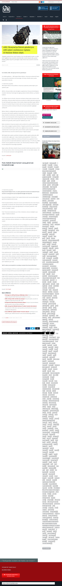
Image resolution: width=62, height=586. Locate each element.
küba (47, 383)
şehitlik (44, 462)
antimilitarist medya (47, 194)
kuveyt (44, 387)
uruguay (50, 507)
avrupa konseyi (52, 216)
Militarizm (53, 408)
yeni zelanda (52, 535)
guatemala (53, 309)
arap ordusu (45, 198)
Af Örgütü (55, 177)
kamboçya (50, 361)
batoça (49, 232)
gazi (56, 305)
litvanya (55, 393)
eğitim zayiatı (46, 284)
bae (51, 224)
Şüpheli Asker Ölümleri (48, 482)
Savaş (44, 456)
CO (43, 258)
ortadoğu (50, 428)
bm (47, 244)
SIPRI (51, 470)
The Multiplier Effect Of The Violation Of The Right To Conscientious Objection (51, 490)
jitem (44, 359)
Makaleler (32, 16)
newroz (44, 422)
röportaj (51, 452)
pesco (48, 438)
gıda (54, 307)
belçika (44, 236)
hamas (50, 319)
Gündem (19, 16)
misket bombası (53, 410)
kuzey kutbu (51, 387)
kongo (51, 377)
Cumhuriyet (8, 155)
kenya (49, 369)
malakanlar (53, 396)
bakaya (50, 228)
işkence (50, 347)
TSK (48, 494)
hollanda (45, 327)
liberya (44, 393)
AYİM (44, 222)
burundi (48, 250)
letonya (48, 391)
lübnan (44, 394)
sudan (53, 480)
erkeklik (55, 286)
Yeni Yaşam (8, 289)
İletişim (51, 16)
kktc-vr (54, 375)
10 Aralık (50, 167)
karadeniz (53, 367)
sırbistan (45, 476)
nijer (50, 422)
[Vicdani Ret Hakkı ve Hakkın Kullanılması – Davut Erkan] (50, 109)
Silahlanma (8, 322)
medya (44, 400)
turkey (44, 495)
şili (43, 470)
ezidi (54, 295)
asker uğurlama (46, 204)
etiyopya (55, 290)
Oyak (56, 430)
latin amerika (55, 389)
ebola (54, 282)
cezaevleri (51, 254)
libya (49, 393)
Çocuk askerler (46, 260)
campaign (45, 252)
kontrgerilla (45, 379)
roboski (44, 450)
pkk (51, 440)
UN (53, 505)
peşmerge (54, 438)
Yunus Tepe (14, 1)
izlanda (55, 351)
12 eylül (55, 167)
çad (54, 250)
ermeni (44, 288)
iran (54, 345)
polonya (54, 442)
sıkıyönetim (51, 474)
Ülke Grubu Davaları (47, 503)
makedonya (45, 396)
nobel (44, 424)
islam (56, 347)
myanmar (50, 416)
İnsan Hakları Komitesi (48, 341)
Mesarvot (45, 404)
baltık (55, 228)
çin (43, 256)
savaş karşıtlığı (46, 458)
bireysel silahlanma (52, 240)
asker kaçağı (52, 202)
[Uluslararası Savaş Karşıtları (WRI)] (42, 10)
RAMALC (44, 446)
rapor (50, 446)
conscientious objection (51, 262)
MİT (43, 412)
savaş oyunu (55, 458)
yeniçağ (44, 537)
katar (44, 369)
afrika (52, 179)
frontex (44, 303)
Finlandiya (45, 301)
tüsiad (52, 497)
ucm (44, 499)
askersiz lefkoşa (46, 212)
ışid (54, 355)
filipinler (44, 299)
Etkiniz (44, 292)
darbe (44, 272)
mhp (53, 406)
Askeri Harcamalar (47, 208)
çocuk (54, 258)
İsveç (55, 349)
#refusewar (52, 163)
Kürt (44, 385)
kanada (44, 365)
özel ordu (45, 434)
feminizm (54, 297)
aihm (52, 181)
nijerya (54, 422)
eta (49, 290)
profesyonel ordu (47, 444)
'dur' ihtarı (45, 163)
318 (54, 173)
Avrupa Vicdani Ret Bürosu (49, 218)
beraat (49, 236)
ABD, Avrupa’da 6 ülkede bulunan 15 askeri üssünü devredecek (21, 306)
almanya (45, 187)
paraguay (55, 436)
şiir (51, 464)
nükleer (55, 424)
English (56, 16)
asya (57, 214)
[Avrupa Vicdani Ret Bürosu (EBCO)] (54, 10)
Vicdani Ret (11, 16)
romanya (45, 452)
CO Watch (48, 258)
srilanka (48, 480)
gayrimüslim (45, 305)
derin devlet (51, 272)
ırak (43, 355)
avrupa (44, 216)
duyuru (51, 280)
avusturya (52, 220)
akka (44, 185)
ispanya (44, 349)
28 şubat (49, 173)
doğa (47, 274)
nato (50, 418)
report (51, 448)
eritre (50, 286)
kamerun (45, 363)
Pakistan (51, 434)
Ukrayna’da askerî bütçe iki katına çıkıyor (15, 302)
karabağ (50, 365)
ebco (49, 282)
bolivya (53, 244)
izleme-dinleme (51, 353)
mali (44, 398)
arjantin (52, 198)
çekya (55, 252)
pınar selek (45, 440)
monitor (44, 414)
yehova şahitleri (51, 533)
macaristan (50, 394)
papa (49, 436)
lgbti (53, 391)
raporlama (45, 448)
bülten (50, 248)
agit (48, 181)
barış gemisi (51, 230)
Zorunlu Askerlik (46, 543)
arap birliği (54, 196)
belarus (51, 234)
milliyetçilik (45, 410)
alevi (48, 185)
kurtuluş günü (51, 385)
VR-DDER (49, 531)
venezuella (45, 511)
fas (43, 297)
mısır (48, 412)
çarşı (51, 252)
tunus (54, 494)
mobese (54, 412)
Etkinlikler (39, 16)
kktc (50, 375)
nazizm (56, 418)
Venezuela (50, 509)
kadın (48, 359)
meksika (44, 402)
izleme (44, 353)
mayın (48, 398)
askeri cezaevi (53, 206)
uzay (56, 507)
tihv (56, 492)
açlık (53, 175)
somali (50, 476)
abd (3, 322)
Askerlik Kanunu (51, 210)
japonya (51, 357)
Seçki (46, 16)
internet (49, 345)
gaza (52, 305)
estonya (44, 290)
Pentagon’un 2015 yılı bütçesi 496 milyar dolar (16, 295)
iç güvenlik (55, 329)
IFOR (48, 331)
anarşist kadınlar (46, 190)
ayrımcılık (54, 222)
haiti (49, 317)
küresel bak (54, 383)
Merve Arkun (52, 402)
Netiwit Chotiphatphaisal (48, 420)
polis (48, 442)
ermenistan (51, 288)
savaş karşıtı (52, 456)
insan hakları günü (53, 339)
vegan (44, 509)
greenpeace (45, 309)
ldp (43, 391)
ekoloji (52, 284)
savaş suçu (45, 460)
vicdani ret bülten (52, 515)
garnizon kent (51, 303)
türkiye (49, 495)
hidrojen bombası (53, 321)
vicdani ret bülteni (47, 517)
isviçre (44, 351)
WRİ (54, 531)
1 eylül (49, 165)
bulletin (44, 248)
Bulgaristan (54, 246)
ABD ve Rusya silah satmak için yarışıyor (15, 298)
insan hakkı (52, 337)
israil (50, 349)
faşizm (48, 297)
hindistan (45, 323)
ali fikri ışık (54, 185)
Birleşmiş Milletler (47, 242)
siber (54, 462)
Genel (4, 16)
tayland (54, 486)
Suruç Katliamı (52, 484)
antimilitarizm (46, 196)
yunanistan (51, 541)
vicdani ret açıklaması (47, 513)
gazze (44, 307)
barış (44, 230)
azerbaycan (45, 224)
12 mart (44, 169)
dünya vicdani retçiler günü (49, 278)
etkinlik (49, 292)
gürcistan (45, 315)
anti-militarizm (53, 192)
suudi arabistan (46, 486)
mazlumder (55, 398)
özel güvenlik (54, 432)
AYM (48, 222)
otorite (51, 430)
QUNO (55, 444)
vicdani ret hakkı (53, 519)
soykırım (50, 478)
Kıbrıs (48, 371)
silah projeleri (51, 466)
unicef (44, 507)
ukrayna (14, 322)
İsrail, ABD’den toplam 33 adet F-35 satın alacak (17, 311)
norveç (49, 424)
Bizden (25, 16)
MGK (44, 406)
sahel (55, 454)
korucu (44, 381)
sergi (50, 462)
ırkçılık (48, 355)
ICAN (44, 331)
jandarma (45, 357)
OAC (44, 426)
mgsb (48, 406)
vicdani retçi (51, 529)
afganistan (45, 179)
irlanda (44, 347)
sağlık (50, 454)
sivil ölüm (52, 472)
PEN (43, 438)
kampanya (51, 363)
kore (51, 379)
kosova (50, 381)
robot (50, 450)
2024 (44, 173)
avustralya (45, 220)
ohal (44, 428)
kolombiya (45, 377)
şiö (46, 470)
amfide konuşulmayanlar (48, 189)
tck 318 (49, 488)
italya (50, 351)
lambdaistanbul (46, 389)
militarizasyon (46, 408)
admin (7, 317)
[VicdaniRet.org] (6, 9)
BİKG (48, 238)
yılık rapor (51, 537)
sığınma (44, 474)
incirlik (50, 335)
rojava (56, 450)
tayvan (44, 488)
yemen (44, 535)
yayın (44, 533)
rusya (44, 454)
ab (43, 175)
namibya (45, 418)
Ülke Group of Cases (52, 501)
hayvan (44, 321)
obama (48, 426)
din (43, 274)
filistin (50, 299)
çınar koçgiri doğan (51, 256)
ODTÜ (54, 426)
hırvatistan (51, 325)
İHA (52, 331)
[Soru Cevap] (19, 558)
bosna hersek (46, 246)
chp (56, 254)
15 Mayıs (50, 169)
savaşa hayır (54, 460)
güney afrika (45, 311)
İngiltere (44, 337)
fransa (51, 301)
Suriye (44, 484)
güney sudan (50, 313)
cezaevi (44, 254)
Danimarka (54, 270)
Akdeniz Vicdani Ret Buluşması (50, 183)
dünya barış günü (52, 276)
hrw (50, 327)
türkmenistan (46, 497)
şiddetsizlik (45, 464)
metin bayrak (52, 404)
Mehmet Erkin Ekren (53, 400)
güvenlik (51, 315)
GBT (49, 307)
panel (44, 436)
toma (44, 494)
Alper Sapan (53, 187)
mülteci (50, 414)
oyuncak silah (46, 432)
